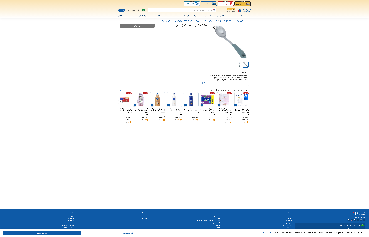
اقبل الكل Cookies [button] (42, 233)
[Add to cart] (235, 105)
